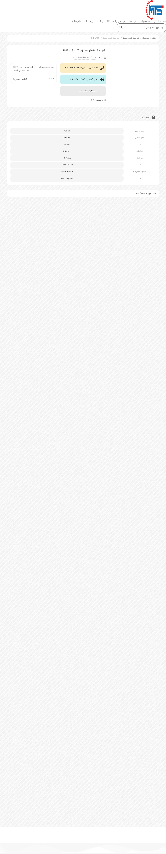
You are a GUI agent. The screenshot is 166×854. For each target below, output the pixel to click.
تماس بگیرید (20, 79)
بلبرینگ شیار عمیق (131, 38)
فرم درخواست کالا (116, 21)
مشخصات (146, 117)
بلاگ (101, 21)
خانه (154, 38)
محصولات (145, 21)
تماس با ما (77, 21)
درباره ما (90, 21)
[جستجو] (121, 28)
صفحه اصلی (160, 21)
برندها (132, 21)
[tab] (147, 116)
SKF (93, 100)
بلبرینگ (145, 38)
